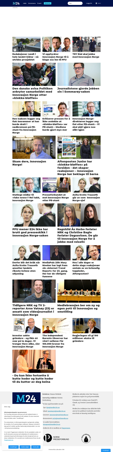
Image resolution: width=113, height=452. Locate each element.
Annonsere (32, 3)
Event (39, 3)
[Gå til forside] (16, 3)
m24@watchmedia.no (60, 418)
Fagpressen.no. (8, 440)
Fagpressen (66, 428)
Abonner (48, 3)
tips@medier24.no (53, 407)
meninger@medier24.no (56, 411)
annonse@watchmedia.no (59, 415)
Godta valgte (25, 447)
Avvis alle (36, 447)
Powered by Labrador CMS (56, 449)
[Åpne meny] (98, 3)
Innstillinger (106, 450)
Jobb (24, 3)
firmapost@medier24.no (51, 424)
